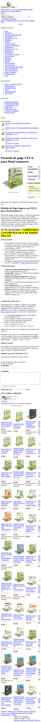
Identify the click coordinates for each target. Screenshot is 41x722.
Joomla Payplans (10, 43)
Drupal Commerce (10, 72)
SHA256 (33, 711)
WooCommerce (10, 63)
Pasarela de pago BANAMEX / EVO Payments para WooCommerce (6, 701)
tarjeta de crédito (27, 713)
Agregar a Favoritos (11, 9)
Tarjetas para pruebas (11, 102)
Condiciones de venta (11, 105)
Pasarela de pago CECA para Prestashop (18, 425)
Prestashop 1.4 (9, 47)
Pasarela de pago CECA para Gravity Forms (31, 589)
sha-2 (19, 713)
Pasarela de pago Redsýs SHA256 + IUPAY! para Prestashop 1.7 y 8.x (19, 642)
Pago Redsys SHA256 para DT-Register (19, 503)
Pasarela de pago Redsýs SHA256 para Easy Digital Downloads (18, 559)
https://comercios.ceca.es (18, 315)
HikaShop (8, 40)
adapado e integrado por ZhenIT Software (27, 720)
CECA (7, 90)
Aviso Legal (8, 107)
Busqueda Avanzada (9, 19)
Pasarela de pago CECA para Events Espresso (31, 503)
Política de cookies (11, 109)
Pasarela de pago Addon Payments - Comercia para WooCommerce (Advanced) (19, 700)
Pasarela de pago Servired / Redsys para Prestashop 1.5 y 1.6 (18, 474)
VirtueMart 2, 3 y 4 (11, 36)
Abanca (9, 711)
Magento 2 (8, 33)
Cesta (15, 11)
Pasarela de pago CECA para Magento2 (31, 643)
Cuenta (11, 11)
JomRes (7, 42)
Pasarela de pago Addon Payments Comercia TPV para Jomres (18, 672)
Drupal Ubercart (10, 74)
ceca (7, 713)
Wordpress (8, 60)
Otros (6, 76)
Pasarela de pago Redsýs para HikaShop (18, 123)
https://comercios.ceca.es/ (30, 263)
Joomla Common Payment (13, 35)
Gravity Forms (9, 56)
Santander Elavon (10, 88)
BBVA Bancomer (10, 91)
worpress (14, 715)
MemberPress (9, 52)
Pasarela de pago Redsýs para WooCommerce (6, 474)
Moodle (7, 61)
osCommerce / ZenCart (12, 54)
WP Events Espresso (11, 70)
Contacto (21, 9)
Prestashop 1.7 (9, 51)
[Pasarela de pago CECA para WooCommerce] (13, 190)
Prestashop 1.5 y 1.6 (11, 49)
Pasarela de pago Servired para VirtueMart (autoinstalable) (31, 424)
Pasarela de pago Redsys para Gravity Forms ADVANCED (31, 700)
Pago (19, 11)
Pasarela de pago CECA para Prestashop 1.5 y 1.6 (31, 475)
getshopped (13, 713)
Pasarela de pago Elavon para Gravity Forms (18, 616)
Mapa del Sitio (28, 9)
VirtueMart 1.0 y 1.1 (11, 38)
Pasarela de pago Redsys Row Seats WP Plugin (7, 643)
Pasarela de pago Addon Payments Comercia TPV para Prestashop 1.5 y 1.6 (31, 671)
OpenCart (8, 58)
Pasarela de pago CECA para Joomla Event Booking (21, 128)
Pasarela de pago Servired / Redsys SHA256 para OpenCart (18, 451)
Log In (7, 11)
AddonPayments (10, 86)
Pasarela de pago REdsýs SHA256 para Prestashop (6, 424)
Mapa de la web (10, 112)
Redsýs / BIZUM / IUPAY (13, 84)
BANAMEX (9, 93)
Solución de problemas (12, 103)
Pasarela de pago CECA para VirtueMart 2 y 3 (31, 451)
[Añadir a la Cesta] (18, 431)
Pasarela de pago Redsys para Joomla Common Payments (31, 559)
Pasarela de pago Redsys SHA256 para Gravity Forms (18, 526)
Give (6, 31)
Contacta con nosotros (12, 111)
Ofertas (3, 9)
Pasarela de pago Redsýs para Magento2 (31, 617)
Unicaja (3, 713)
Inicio (2, 11)
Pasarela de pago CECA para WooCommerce (20, 20)
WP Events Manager (11, 68)
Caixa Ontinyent (18, 711)
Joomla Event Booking (12, 45)
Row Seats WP (9, 65)
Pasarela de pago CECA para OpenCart (6, 451)
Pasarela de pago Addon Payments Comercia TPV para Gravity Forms (6, 669)
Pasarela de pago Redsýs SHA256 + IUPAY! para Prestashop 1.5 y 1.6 (7, 587)
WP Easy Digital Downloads (14, 67)
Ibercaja (26, 711)
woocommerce (5, 715)
